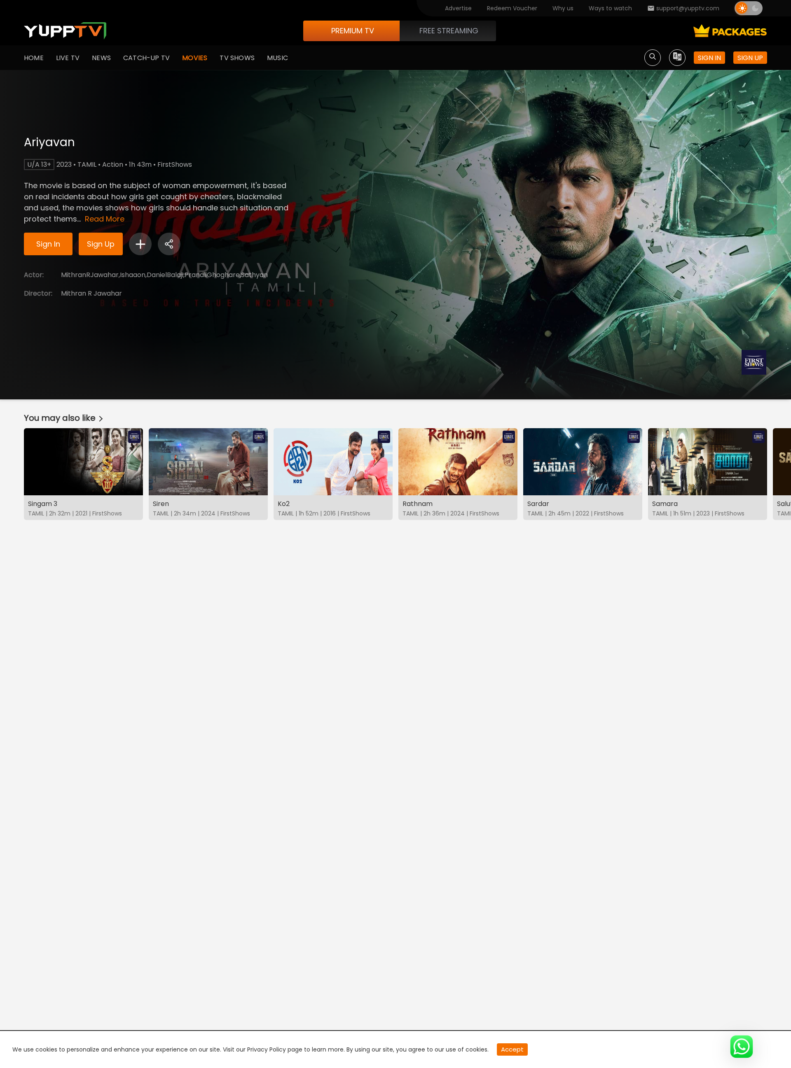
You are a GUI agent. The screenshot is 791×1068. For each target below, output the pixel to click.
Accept (512, 1049)
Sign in (709, 58)
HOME (34, 58)
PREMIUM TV (352, 31)
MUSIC (277, 58)
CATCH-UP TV (146, 58)
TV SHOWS (237, 58)
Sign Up (101, 244)
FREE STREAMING (448, 31)
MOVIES (194, 58)
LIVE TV (68, 58)
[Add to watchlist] (140, 244)
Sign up (750, 58)
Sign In (48, 244)
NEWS (101, 58)
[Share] (169, 244)
